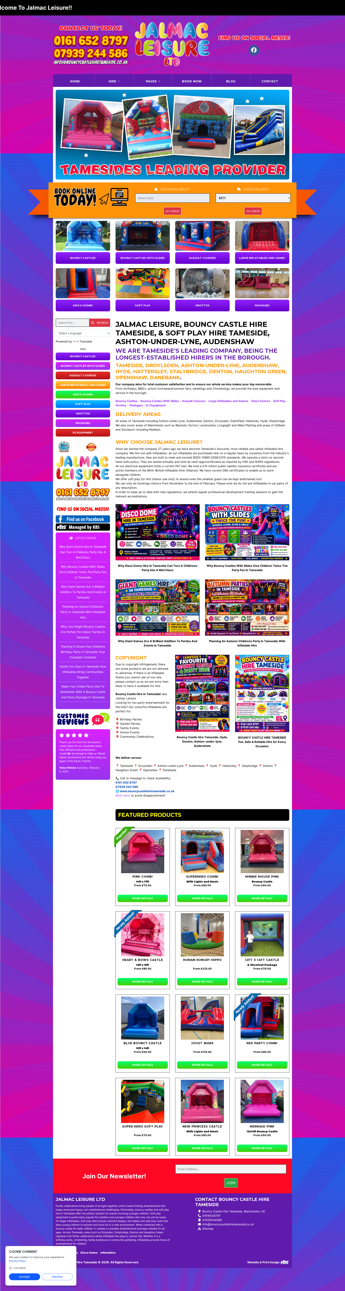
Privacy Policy (17, 1261)
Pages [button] (152, 81)
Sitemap (207, 1228)
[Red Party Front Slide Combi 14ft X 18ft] (262, 1018)
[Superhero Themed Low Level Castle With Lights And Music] (202, 851)
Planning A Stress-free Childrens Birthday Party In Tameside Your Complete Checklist (83, 652)
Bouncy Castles (83, 258)
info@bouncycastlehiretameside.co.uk (228, 1224)
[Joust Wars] (202, 1018)
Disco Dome (89, 1252)
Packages (262, 305)
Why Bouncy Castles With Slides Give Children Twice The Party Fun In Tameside (82, 572)
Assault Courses (202, 258)
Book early (123, 795)
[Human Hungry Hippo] (202, 934)
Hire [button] (113, 81)
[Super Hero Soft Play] (143, 1101)
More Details (142, 898)
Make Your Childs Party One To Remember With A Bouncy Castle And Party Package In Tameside (82, 692)
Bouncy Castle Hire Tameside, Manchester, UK (233, 1211)
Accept (24, 1277)
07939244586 (212, 1220)
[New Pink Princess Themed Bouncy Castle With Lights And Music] (202, 1101)
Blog (231, 81)
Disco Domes (83, 305)
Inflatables (108, 1252)
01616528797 (211, 1215)
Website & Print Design (263, 1262)
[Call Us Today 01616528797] (83, 492)
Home (82, 81)
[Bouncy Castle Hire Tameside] (172, 45)
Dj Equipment (83, 432)
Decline (57, 1277)
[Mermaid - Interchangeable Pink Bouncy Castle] (262, 1101)
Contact (270, 81)
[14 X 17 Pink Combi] (143, 851)
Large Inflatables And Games (262, 258)
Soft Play (142, 305)
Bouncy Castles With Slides (143, 258)
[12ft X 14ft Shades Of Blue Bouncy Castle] (143, 1018)
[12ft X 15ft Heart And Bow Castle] (143, 934)
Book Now (192, 81)
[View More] (83, 236)
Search (102, 323)
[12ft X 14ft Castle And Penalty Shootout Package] (262, 934)
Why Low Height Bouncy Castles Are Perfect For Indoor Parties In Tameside (83, 632)
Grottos (202, 305)
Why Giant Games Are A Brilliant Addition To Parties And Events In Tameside (83, 592)
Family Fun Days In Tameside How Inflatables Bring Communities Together (83, 672)
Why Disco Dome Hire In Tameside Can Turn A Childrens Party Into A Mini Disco (82, 552)
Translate (86, 341)
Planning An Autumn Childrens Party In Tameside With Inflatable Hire (82, 612)
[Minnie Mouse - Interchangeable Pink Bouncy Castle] (262, 851)
